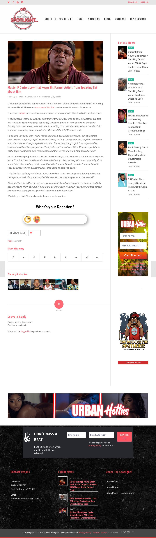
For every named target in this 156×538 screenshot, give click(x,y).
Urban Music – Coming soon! (120, 493)
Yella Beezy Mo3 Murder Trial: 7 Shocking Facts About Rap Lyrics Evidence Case (136, 91)
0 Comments (30, 97)
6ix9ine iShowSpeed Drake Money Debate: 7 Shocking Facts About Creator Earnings (138, 123)
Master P (18, 241)
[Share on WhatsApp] (34, 257)
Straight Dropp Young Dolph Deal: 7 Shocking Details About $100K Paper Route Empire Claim (138, 59)
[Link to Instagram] (22, 2)
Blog (131, 47)
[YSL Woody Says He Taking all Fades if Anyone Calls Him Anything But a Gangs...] (2, 269)
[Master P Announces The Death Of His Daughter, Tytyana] (72, 284)
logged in (25, 331)
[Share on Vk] (76, 257)
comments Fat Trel (44, 107)
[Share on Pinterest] (44, 257)
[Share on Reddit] (87, 257)
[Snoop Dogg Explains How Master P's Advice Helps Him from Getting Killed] (25, 284)
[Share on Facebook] (13, 257)
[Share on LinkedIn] (55, 257)
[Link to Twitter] (8, 2)
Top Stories (45, 97)
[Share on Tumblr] (66, 257)
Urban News (112, 481)
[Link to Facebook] (13, 2)
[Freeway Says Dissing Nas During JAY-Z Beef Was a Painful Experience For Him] (153, 269)
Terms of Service (99, 532)
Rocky (58, 97)
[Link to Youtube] (17, 2)
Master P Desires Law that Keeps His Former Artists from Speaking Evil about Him (53, 89)
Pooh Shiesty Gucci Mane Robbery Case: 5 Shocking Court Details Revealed (138, 155)
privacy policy (95, 445)
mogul (22, 113)
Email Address (133, 289)
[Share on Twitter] (23, 257)
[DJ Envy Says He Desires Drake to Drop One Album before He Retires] (37, 284)
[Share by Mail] (97, 257)
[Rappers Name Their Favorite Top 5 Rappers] (13, 284)
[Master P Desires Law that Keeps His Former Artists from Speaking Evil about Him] (55, 62)
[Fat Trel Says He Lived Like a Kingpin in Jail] (61, 284)
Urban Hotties (113, 487)
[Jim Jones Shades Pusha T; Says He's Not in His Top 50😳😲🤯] (49, 284)
